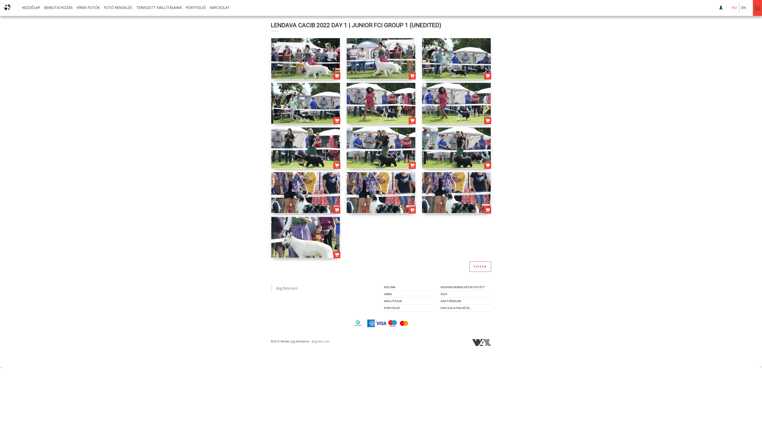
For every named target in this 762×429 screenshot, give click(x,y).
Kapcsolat (220, 7)
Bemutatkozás (58, 7)
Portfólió (196, 7)
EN (743, 7)
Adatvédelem (451, 301)
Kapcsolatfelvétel (455, 308)
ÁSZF (444, 294)
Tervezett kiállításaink (159, 7)
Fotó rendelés (118, 7)
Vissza (480, 266)
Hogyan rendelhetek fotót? (463, 287)
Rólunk (389, 287)
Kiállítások (393, 301)
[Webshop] (757, 8)
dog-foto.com (287, 288)
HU (734, 7)
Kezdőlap (31, 7)
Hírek (388, 294)
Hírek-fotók (88, 7)
